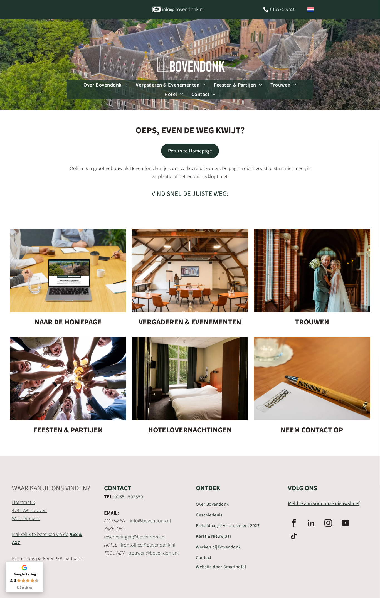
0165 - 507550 (128, 496)
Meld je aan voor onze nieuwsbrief (323, 503)
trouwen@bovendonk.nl (153, 553)
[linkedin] (311, 523)
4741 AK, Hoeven (29, 510)
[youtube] (345, 523)
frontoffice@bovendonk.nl (148, 545)
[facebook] (294, 523)
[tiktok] (294, 536)
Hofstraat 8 (23, 502)
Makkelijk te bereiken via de (40, 534)
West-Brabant (26, 518)
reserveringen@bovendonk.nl (135, 536)
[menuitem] (105, 84)
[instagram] (328, 523)
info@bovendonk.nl (150, 520)
